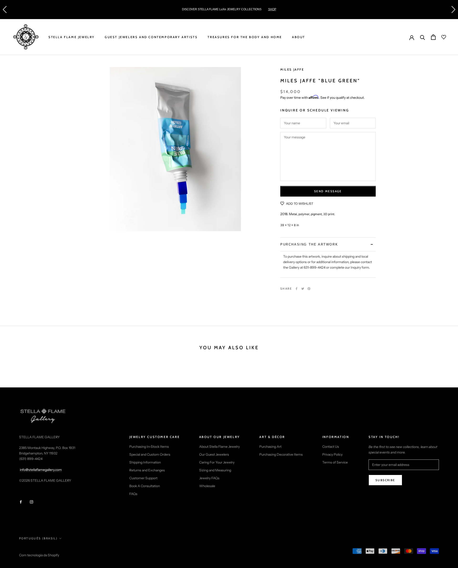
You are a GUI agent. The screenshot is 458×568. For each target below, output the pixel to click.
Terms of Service (335, 462)
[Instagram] (31, 502)
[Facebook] (296, 288)
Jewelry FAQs (209, 478)
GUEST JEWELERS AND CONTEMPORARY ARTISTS (151, 37)
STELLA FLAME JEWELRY (71, 37)
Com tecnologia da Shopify (39, 555)
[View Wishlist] (441, 37)
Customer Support (143, 478)
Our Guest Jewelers (214, 454)
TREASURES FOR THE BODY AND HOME (245, 37)
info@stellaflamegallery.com (41, 470)
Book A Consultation (144, 486)
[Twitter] (302, 288)
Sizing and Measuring (215, 470)
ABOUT (298, 37)
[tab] (328, 244)
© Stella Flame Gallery (40, 549)
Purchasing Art (270, 446)
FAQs (133, 494)
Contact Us (330, 446)
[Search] (422, 37)
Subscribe (385, 480)
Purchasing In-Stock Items (149, 446)
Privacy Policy (332, 454)
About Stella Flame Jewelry (219, 446)
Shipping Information (145, 462)
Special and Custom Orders (149, 454)
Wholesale (207, 486)
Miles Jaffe (292, 69)
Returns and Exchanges (147, 470)
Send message (328, 191)
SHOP (272, 9)
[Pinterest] (308, 288)
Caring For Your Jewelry (216, 462)
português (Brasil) (38, 538)
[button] (4, 9)
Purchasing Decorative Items (281, 454)
